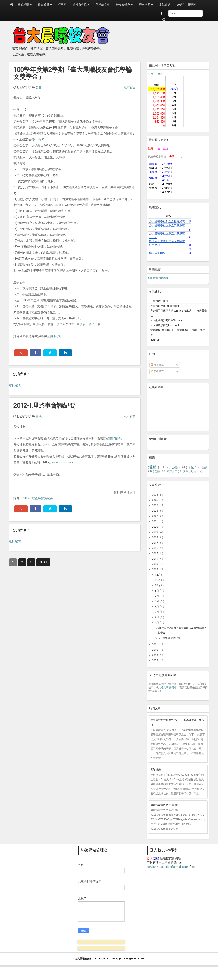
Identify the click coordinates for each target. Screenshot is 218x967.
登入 (150, 858)
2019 (155, 532)
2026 (155, 494)
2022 (155, 516)
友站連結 (164, 4)
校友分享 (172, 471)
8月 (157, 590)
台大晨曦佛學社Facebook (164, 305)
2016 (155, 548)
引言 (150, 74)
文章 (186, 471)
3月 (157, 611)
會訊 (191, 467)
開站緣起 (156, 769)
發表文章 (158, 364)
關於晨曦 (23, 4)
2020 (155, 526)
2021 (155, 521)
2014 (155, 558)
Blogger (118, 958)
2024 (155, 505)
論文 (196, 471)
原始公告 (55, 336)
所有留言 (158, 371)
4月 (157, 606)
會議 (39, 416)
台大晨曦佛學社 (159, 300)
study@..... (40, 139)
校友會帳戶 (123, 4)
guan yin (155, 339)
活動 (153, 467)
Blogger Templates (135, 958)
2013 (155, 564)
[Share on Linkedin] (65, 352)
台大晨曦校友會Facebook (164, 325)
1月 (157, 622)
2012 (155, 569)
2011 (155, 644)
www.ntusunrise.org (65, 462)
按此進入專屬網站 (166, 687)
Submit (163, 19)
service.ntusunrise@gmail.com (167, 866)
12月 (158, 574)
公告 (39, 87)
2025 (155, 500)
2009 (155, 655)
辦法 (92, 324)
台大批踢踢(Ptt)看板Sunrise (166, 320)
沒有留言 (130, 87)
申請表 (81, 324)
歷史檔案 (145, 4)
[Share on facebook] (35, 352)
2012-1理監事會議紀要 (44, 405)
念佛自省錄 (80, 4)
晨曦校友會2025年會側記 (165, 805)
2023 (155, 510)
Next (43, 562)
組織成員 (44, 4)
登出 (156, 858)
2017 (155, 542)
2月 (157, 617)
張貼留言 (15, 385)
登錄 (160, 74)
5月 (157, 601)
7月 (157, 596)
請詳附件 (115, 438)
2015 (155, 553)
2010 (155, 649)
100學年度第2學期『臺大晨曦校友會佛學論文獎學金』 (72, 73)
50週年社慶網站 (186, 4)
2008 (155, 660)
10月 (158, 585)
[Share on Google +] (21, 352)
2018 (155, 537)
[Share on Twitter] (50, 352)
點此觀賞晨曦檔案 (158, 277)
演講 (205, 467)
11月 (158, 580)
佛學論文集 (103, 4)
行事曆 (62, 4)
